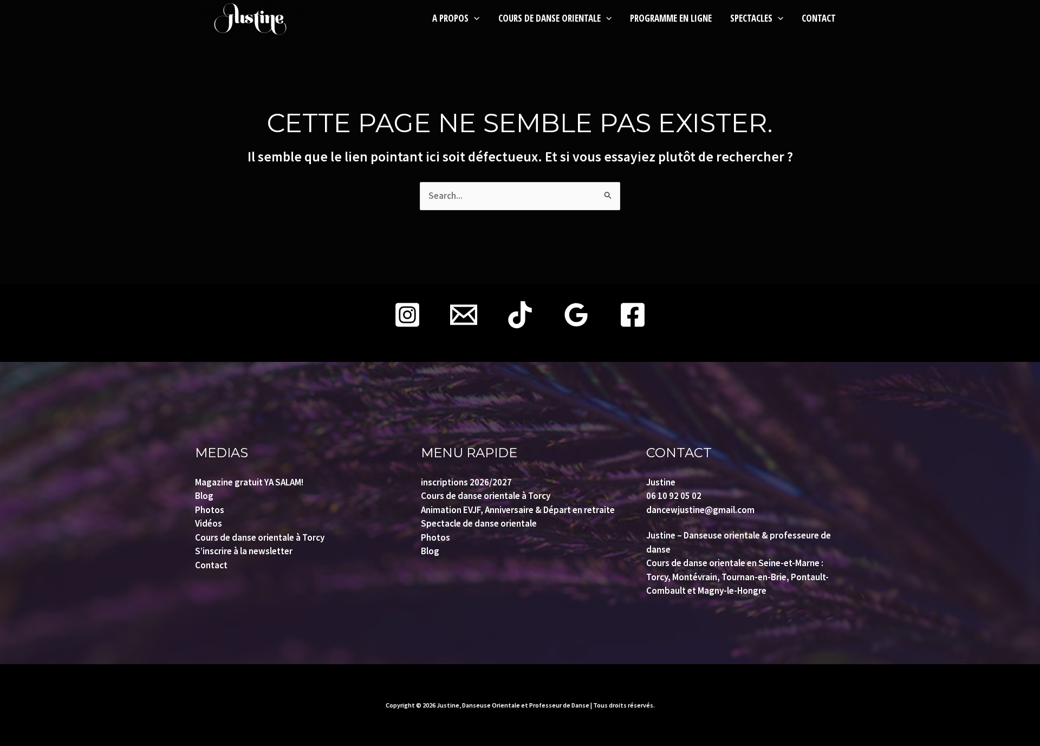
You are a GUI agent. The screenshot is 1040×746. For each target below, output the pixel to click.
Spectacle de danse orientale (479, 523)
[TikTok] (520, 315)
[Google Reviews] (576, 315)
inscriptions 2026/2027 (466, 482)
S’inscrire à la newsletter (243, 551)
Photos (209, 510)
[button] (474, 18)
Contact (211, 565)
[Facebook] (633, 315)
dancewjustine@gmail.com (700, 510)
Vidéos (208, 523)
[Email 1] (464, 315)
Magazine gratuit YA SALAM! (249, 482)
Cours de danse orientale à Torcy (259, 537)
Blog (204, 496)
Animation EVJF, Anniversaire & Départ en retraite (518, 510)
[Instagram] (407, 315)
